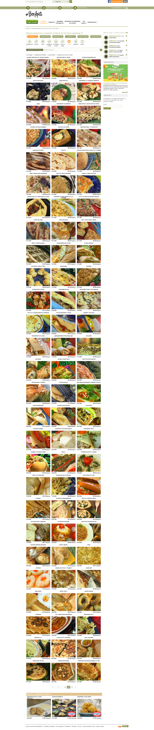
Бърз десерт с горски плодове (116, 50)
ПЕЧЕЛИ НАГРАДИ (82, 8)
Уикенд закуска (58, 36)
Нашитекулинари (43, 22)
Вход (125, 1)
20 (65, 687)
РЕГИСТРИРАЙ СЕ (34, 8)
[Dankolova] (106, 42)
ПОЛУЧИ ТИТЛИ (66, 8)
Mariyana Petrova (114, 36)
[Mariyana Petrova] (106, 37)
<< (52, 687)
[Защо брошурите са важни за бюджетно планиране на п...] (127, 92)
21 (68, 687)
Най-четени (51, 55)
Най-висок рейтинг (40, 55)
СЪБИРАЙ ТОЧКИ (50, 8)
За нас (79, 726)
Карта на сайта (100, 726)
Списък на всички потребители (34, 726)
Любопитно (92, 22)
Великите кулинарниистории (72, 22)
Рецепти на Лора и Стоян (65, 55)
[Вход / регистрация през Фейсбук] (109, 1)
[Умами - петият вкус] (125, 92)
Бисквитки (67, 726)
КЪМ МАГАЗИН (118, 8)
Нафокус (84, 22)
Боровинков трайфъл (115, 47)
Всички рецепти (32, 37)
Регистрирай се (117, 1)
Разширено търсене (34, 49)
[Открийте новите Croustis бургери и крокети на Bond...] (123, 92)
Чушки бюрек (112, 37)
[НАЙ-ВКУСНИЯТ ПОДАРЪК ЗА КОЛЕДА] (124, 92)
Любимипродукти (59, 22)
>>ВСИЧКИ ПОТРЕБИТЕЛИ (120, 32)
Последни (29, 55)
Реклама (74, 726)
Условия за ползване (49, 726)
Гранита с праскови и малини (116, 41)
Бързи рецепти (45, 36)
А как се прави (83, 36)
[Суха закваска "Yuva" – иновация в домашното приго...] (122, 92)
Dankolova (112, 41)
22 (72, 687)
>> (75, 687)
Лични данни (59, 726)
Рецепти (52, 22)
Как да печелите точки (89, 726)
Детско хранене (96, 36)
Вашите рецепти (70, 37)
